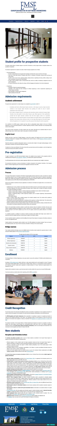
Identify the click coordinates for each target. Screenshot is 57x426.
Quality (38, 21)
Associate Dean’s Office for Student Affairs (31, 382)
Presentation (11, 21)
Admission (26, 21)
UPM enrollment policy (14, 262)
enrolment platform (30, 351)
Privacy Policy (45, 404)
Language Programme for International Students (43, 374)
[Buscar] (32, 16)
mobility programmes (26, 370)
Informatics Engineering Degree (23, 231)
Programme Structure (18, 21)
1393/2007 (33, 103)
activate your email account (27, 395)
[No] (55, 424)
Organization (32, 21)
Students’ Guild (16, 394)
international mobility (46, 370)
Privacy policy (52, 424)
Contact (42, 21)
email (33, 272)
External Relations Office (30, 358)
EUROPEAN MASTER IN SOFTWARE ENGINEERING (28, 11)
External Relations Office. (30, 394)
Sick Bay (10, 396)
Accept (48, 424)
